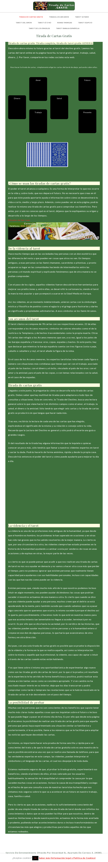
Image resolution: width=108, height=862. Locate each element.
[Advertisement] (54, 495)
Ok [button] (35, 858)
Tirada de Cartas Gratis (54, 6)
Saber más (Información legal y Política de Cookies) (67, 858)
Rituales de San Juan (19, 220)
